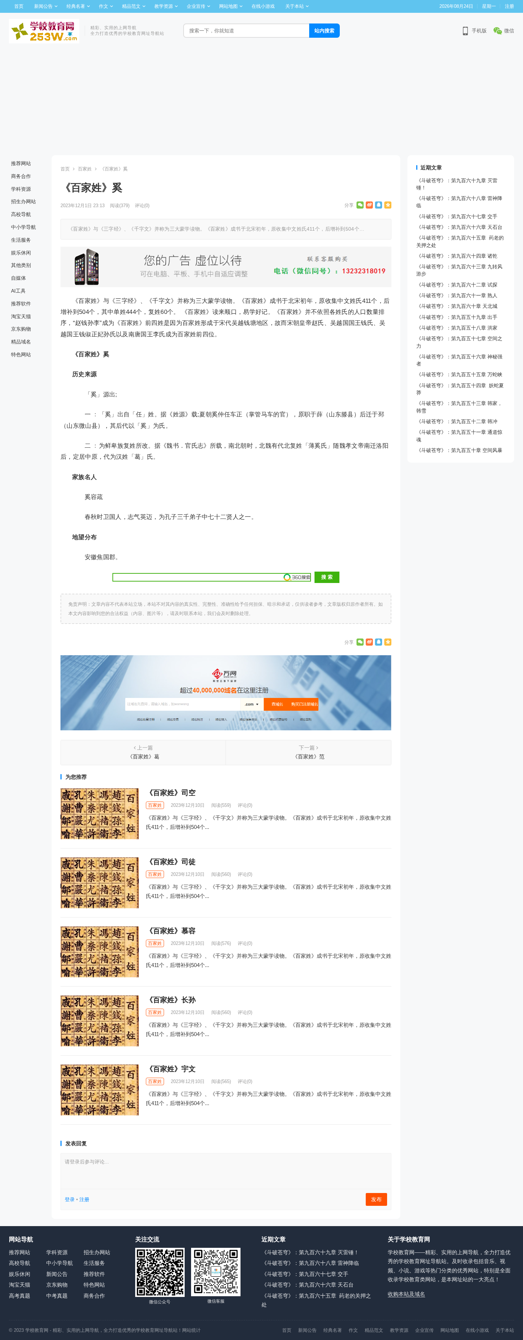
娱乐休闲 (21, 253)
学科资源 (21, 189)
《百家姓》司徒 (171, 862)
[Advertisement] (261, 102)
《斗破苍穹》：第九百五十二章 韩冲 (456, 421)
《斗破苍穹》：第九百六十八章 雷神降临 (310, 1263)
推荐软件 (21, 303)
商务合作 (21, 176)
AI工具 (18, 291)
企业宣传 (196, 6)
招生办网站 (23, 201)
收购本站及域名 (406, 1294)
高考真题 (19, 1296)
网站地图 (228, 6)
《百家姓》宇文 (171, 1069)
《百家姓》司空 (171, 793)
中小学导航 (23, 227)
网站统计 (191, 1330)
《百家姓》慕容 (171, 931)
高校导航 (21, 214)
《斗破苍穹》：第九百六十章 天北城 (456, 306)
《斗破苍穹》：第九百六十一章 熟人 (456, 295)
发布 (376, 1199)
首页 (18, 6)
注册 (509, 6)
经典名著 (76, 6)
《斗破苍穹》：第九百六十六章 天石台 (459, 227)
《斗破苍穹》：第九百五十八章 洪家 (456, 328)
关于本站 (294, 6)
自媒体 (18, 278)
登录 (70, 1199)
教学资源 (163, 6)
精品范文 (131, 6)
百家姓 (85, 169)
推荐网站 (21, 163)
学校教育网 (36, 1330)
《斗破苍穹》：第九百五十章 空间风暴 (459, 450)
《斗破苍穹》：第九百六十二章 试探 (456, 285)
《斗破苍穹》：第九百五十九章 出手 (456, 317)
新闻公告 (43, 6)
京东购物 (21, 329)
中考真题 (57, 1296)
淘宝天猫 (21, 316)
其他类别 (21, 265)
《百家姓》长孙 (171, 1000)
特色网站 (21, 354)
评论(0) (142, 205)
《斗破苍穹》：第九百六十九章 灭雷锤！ (310, 1252)
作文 (103, 6)
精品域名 (21, 342)
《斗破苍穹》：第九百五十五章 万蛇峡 (459, 374)
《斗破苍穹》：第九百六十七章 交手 (456, 216)
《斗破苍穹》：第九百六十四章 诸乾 (456, 256)
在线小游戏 (263, 6)
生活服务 (21, 240)
